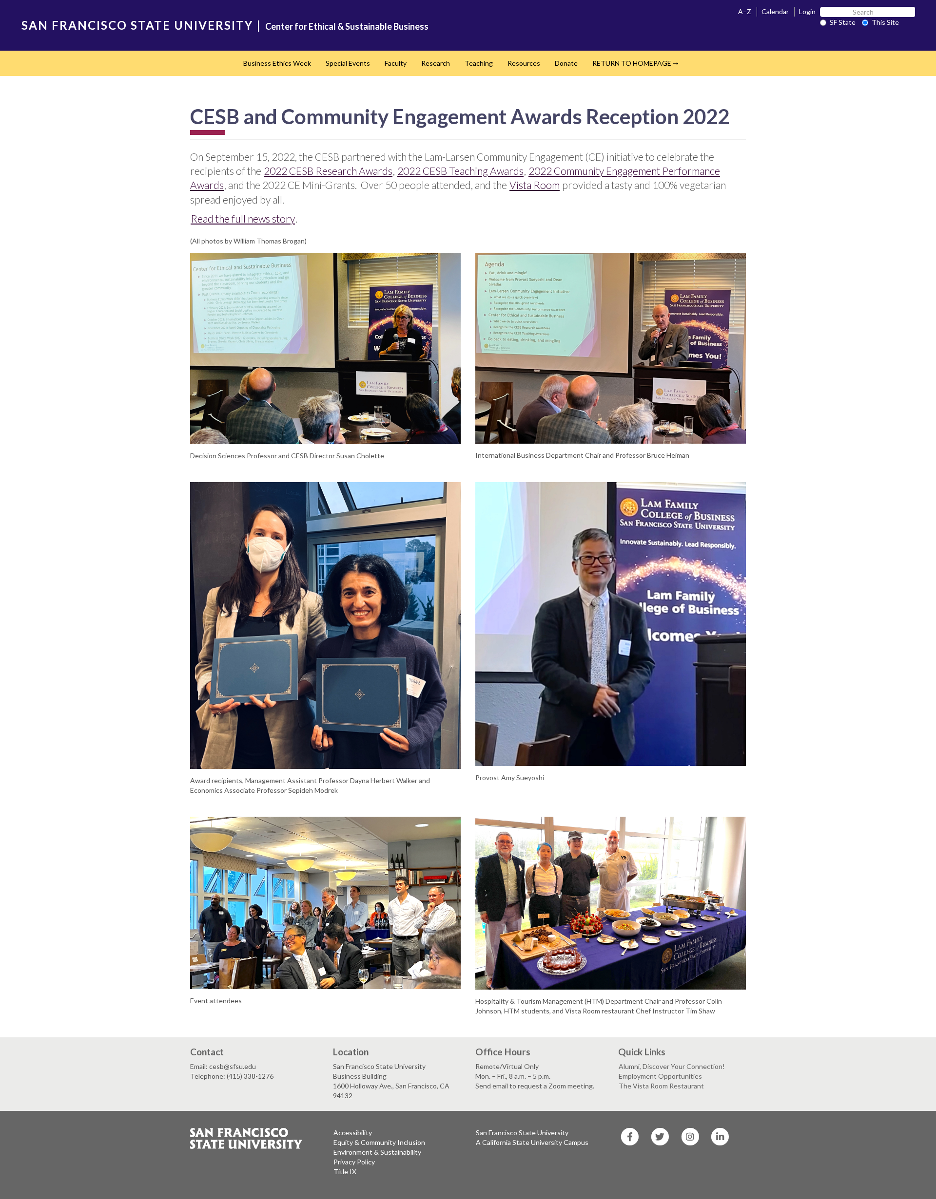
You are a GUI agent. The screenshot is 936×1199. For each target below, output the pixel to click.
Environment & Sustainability (377, 1152)
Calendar (775, 11)
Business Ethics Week (277, 63)
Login (807, 11)
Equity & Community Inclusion (379, 1142)
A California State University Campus (532, 1142)
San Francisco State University (522, 1132)
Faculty (396, 63)
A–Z (744, 11)
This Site (885, 22)
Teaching (479, 63)
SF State (843, 22)
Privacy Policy (354, 1162)
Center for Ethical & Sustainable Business (347, 26)
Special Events (348, 63)
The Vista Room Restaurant (661, 1086)
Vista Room (534, 185)
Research (435, 63)
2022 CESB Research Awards (328, 171)
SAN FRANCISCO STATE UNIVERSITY (137, 25)
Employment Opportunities (660, 1076)
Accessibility (352, 1132)
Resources (523, 63)
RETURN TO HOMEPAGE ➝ (635, 63)
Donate (566, 63)
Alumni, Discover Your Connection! (672, 1066)
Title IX (344, 1171)
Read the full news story (243, 218)
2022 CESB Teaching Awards (460, 171)
